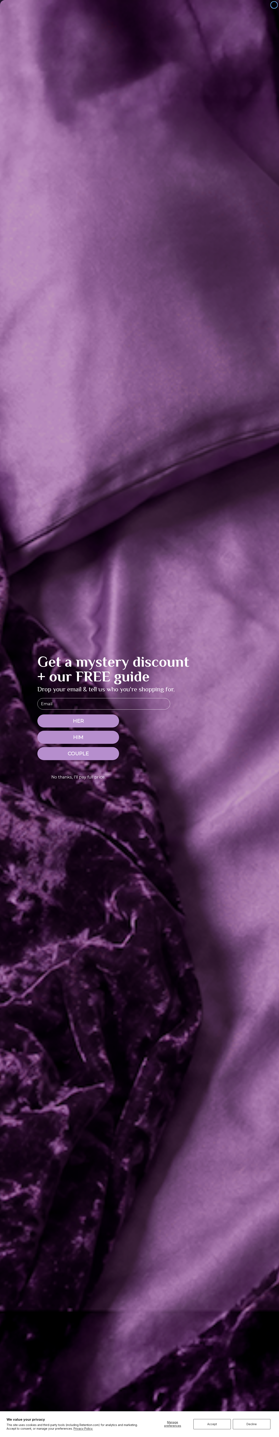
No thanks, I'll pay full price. (78, 777)
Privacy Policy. (83, 1428)
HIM (78, 737)
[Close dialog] (274, 5)
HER (78, 721)
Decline (252, 1424)
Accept (212, 1424)
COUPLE (78, 753)
